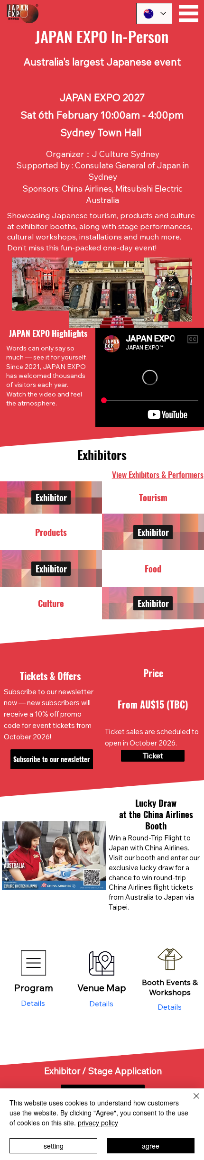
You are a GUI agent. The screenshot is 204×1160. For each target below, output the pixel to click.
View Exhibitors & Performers (158, 474)
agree (150, 1146)
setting (54, 1146)
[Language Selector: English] (154, 13)
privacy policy (98, 1122)
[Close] (190, 1101)
